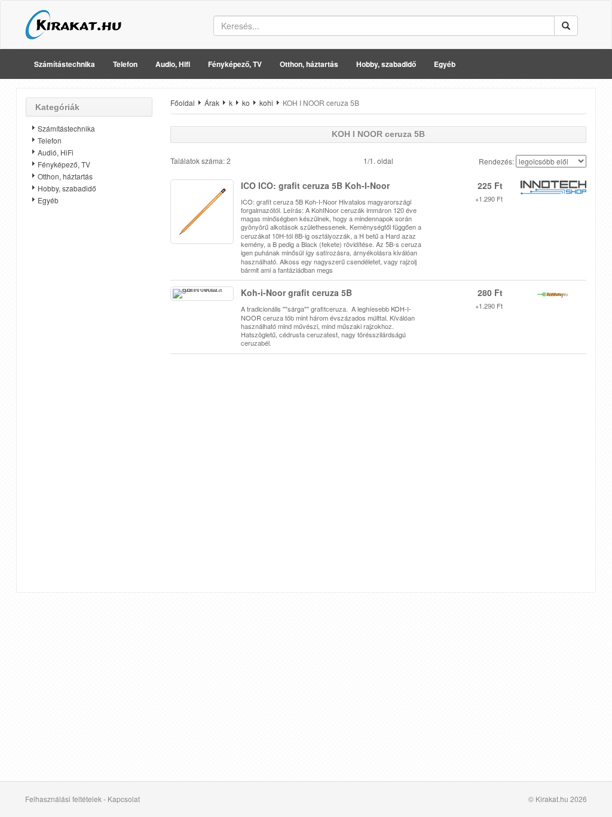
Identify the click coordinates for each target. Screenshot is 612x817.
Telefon (125, 64)
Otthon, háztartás (309, 64)
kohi (266, 102)
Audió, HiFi (56, 152)
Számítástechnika (64, 64)
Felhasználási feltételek (63, 799)
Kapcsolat (124, 799)
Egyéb (444, 64)
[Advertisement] (89, 403)
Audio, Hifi (172, 64)
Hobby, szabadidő (386, 64)
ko (246, 102)
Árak (211, 102)
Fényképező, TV (235, 64)
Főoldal (182, 102)
